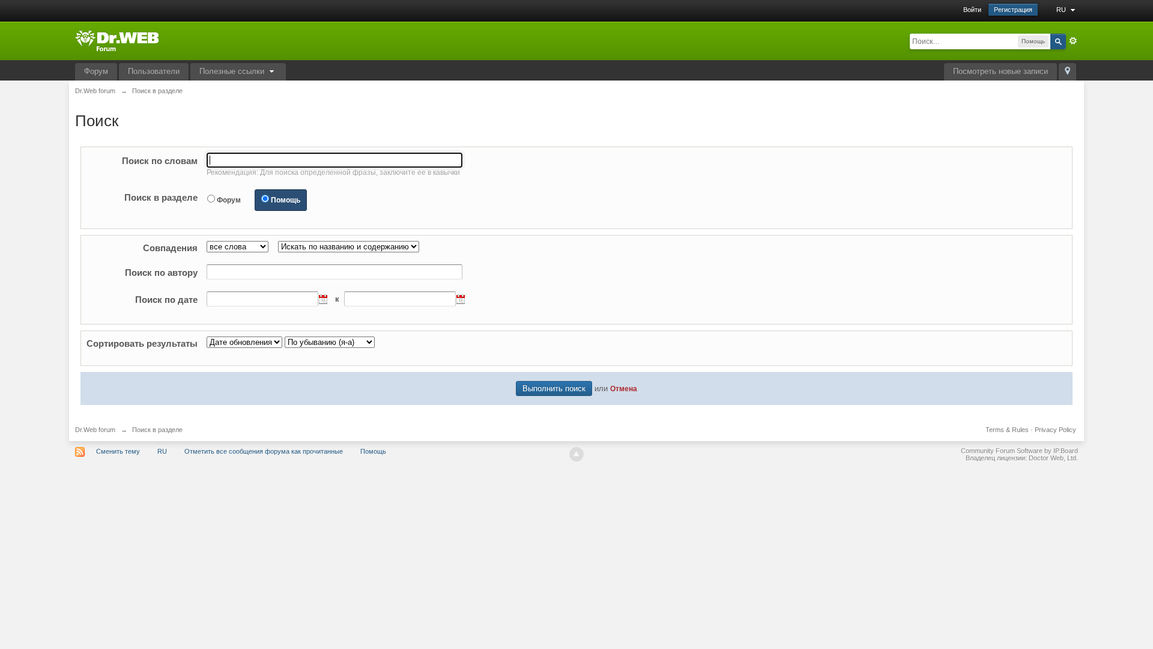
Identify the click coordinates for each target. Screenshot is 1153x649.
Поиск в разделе (161, 197)
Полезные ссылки (233, 71)
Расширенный (1073, 41)
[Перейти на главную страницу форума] (117, 39)
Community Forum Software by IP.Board (1019, 450)
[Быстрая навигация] (1067, 72)
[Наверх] (576, 454)
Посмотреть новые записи (1000, 71)
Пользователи (154, 71)
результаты (142, 343)
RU (1062, 9)
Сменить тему (118, 451)
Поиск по (160, 161)
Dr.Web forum (95, 429)
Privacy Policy (1055, 429)
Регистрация (1013, 9)
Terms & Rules (1007, 429)
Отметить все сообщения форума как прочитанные (263, 451)
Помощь (285, 200)
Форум (96, 71)
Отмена (623, 388)
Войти (972, 9)
